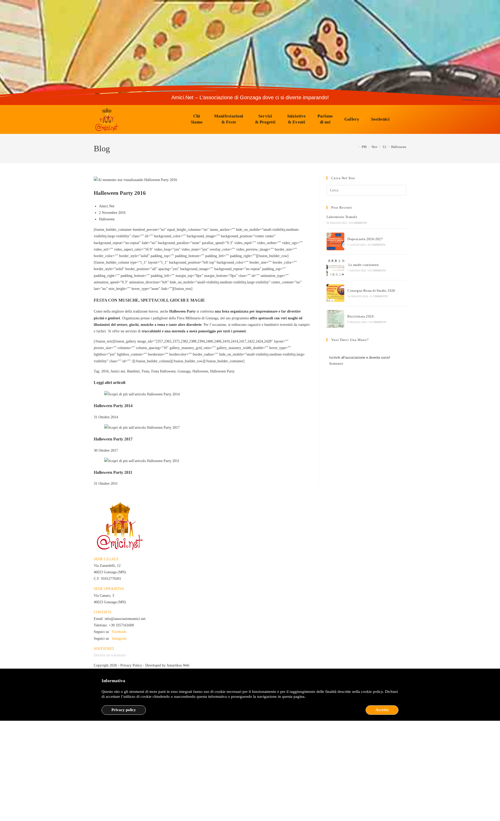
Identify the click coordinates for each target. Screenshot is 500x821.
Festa (145, 371)
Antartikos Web (177, 665)
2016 (105, 371)
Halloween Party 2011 (113, 472)
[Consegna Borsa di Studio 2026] (335, 293)
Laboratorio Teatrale (342, 217)
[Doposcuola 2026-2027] (335, 241)
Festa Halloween (163, 371)
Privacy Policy (131, 665)
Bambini (133, 371)
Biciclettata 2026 (360, 316)
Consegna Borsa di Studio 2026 (371, 291)
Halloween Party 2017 (113, 439)
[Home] (355, 147)
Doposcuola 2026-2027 (365, 239)
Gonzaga (184, 371)
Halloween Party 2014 (113, 405)
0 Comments (358, 222)
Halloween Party (222, 371)
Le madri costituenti (363, 265)
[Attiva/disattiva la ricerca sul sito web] (402, 119)
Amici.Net (106, 206)
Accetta (382, 709)
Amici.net (117, 371)
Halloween (398, 147)
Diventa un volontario (110, 655)
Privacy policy (123, 709)
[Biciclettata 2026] (335, 319)
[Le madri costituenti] (335, 267)
